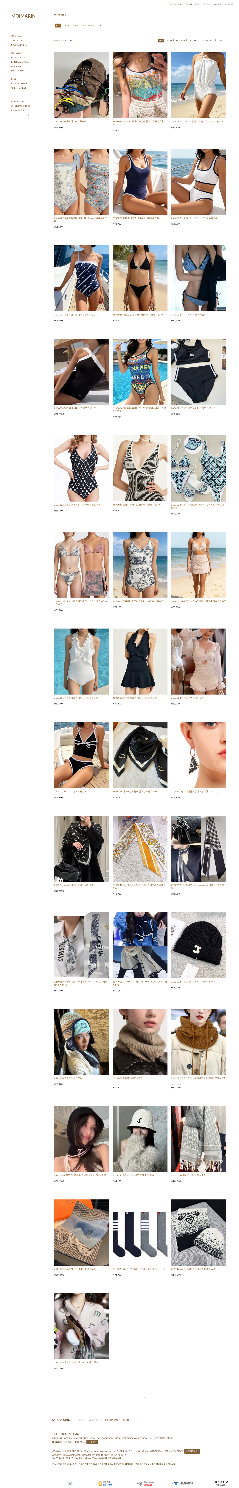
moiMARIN (23, 16)
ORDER (218, 4)
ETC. (102, 25)
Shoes (76, 25)
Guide (81, 1420)
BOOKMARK (176, 4)
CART (207, 4)
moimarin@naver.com (103, 1451)
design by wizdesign (109, 1458)
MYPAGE (228, 4)
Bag (67, 25)
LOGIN (188, 4)
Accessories (89, 25)
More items (61, 14)
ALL (58, 25)
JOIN (197, 4)
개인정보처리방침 (112, 1420)
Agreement (95, 1420)
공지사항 (126, 1420)
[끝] (146, 1397)
